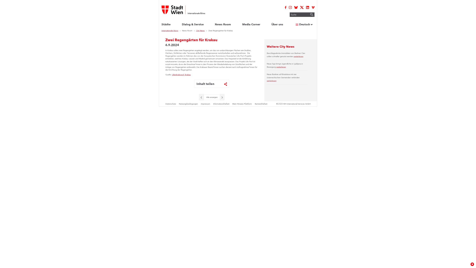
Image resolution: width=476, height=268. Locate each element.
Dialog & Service (193, 24)
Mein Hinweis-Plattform (242, 104)
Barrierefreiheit (261, 104)
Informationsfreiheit (221, 104)
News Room (223, 24)
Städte (166, 24)
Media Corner (251, 24)
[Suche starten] (311, 14)
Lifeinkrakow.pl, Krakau (181, 74)
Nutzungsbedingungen (188, 104)
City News (200, 30)
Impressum (205, 104)
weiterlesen (298, 56)
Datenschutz (170, 104)
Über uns (277, 24)
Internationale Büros (170, 30)
